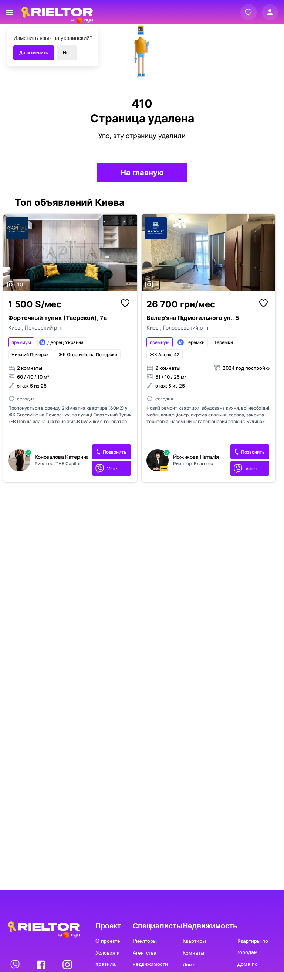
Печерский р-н (43, 327)
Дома (189, 965)
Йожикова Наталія (196, 457)
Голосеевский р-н (185, 327)
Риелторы (145, 941)
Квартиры (194, 941)
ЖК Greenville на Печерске (87, 354)
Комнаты (193, 953)
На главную (142, 172)
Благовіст (205, 463)
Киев (15, 327)
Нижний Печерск (30, 354)
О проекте (107, 941)
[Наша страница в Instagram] (67, 964)
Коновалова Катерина (62, 457)
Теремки (223, 342)
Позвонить (114, 452)
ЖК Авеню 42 (164, 354)
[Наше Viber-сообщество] (15, 964)
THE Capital (67, 463)
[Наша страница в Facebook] (41, 964)
